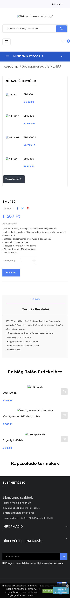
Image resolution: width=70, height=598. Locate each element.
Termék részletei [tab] (35, 309)
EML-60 (28, 94)
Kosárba (11, 272)
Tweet (22, 208)
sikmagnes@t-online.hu (18, 512)
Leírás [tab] (35, 299)
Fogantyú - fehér (12, 440)
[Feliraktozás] (64, 556)
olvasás (58, 563)
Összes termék (14, 179)
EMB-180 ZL (9, 392)
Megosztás (17, 208)
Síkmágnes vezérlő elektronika (21, 416)
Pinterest (28, 208)
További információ (61, 590)
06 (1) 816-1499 (21, 502)
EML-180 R (30, 115)
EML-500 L (30, 137)
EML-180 (29, 158)
